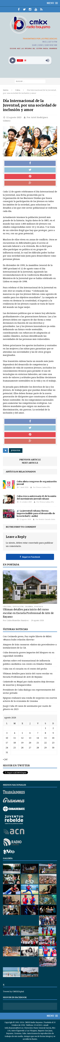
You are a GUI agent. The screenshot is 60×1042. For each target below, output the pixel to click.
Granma (29, 606)
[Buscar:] (30, 81)
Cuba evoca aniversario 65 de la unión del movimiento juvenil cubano (36, 497)
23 (53, 743)
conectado (33, 543)
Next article (30, 463)
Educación (18, 606)
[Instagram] (30, 9)
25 (14, 747)
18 (14, 743)
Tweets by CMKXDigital (13, 991)
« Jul (5, 759)
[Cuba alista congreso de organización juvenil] (9, 487)
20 (30, 743)
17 (7, 743)
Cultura (7, 606)
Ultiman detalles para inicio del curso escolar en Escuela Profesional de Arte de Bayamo (28, 613)
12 (22, 738)
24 (7, 747)
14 (38, 738)
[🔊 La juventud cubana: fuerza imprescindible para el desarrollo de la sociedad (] (9, 516)
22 (45, 743)
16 (53, 738)
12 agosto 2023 (13, 117)
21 (38, 743)
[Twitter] (24, 9)
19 (22, 743)
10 (7, 738)
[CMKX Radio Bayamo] (30, 24)
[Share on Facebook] (30, 163)
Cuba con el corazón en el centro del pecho (25, 669)
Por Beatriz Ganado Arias (45, 519)
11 (14, 738)
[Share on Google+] (30, 183)
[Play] (12, 60)
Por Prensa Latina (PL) (41, 487)
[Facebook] (18, 9)
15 (45, 738)
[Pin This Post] (30, 176)
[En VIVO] (41, 9)
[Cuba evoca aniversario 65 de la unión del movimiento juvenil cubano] (9, 502)
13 (30, 738)
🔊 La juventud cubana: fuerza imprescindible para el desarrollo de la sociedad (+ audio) (36, 513)
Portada (38, 606)
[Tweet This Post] (30, 170)
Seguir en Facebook (30, 556)
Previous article (30, 459)
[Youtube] (35, 9)
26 (22, 747)
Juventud (15, 450)
